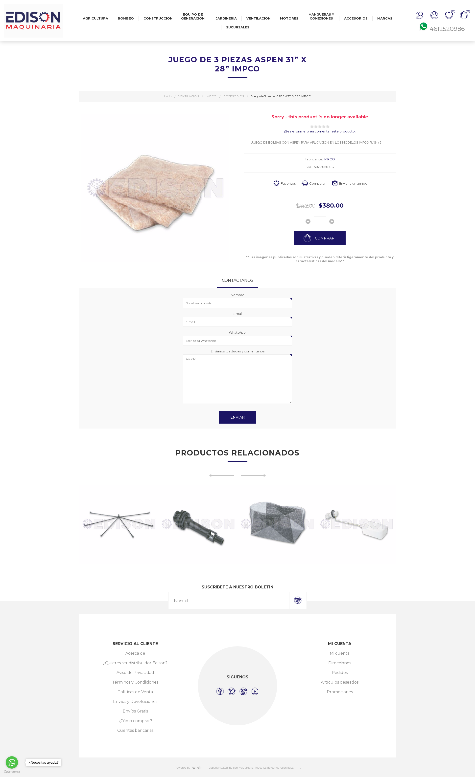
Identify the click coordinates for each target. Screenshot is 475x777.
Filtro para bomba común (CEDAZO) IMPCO (277, 512)
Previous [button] (221, 475)
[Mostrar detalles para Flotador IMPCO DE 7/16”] (356, 524)
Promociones (340, 692)
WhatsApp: (237, 332)
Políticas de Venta (135, 692)
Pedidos (340, 672)
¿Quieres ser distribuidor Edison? (135, 663)
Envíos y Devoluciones (135, 701)
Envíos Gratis (135, 711)
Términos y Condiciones (135, 682)
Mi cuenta (340, 653)
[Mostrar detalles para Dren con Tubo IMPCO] (198, 524)
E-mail (237, 314)
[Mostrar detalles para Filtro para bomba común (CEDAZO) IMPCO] (277, 524)
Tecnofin (197, 767)
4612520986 (447, 28)
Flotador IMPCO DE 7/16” (356, 510)
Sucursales (237, 27)
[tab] (237, 280)
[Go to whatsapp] (12, 762)
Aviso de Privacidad (135, 672)
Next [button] (253, 475)
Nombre (237, 295)
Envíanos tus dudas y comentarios (237, 351)
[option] (118, 524)
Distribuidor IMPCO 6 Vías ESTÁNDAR (119, 510)
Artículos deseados (339, 682)
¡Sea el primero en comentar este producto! (320, 131)
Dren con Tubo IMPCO (198, 510)
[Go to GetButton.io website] (12, 772)
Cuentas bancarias (135, 730)
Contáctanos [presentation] (237, 280)
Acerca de (135, 653)
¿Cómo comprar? (135, 720)
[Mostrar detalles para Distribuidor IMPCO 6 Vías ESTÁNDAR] (118, 524)
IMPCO (329, 159)
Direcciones (339, 663)
